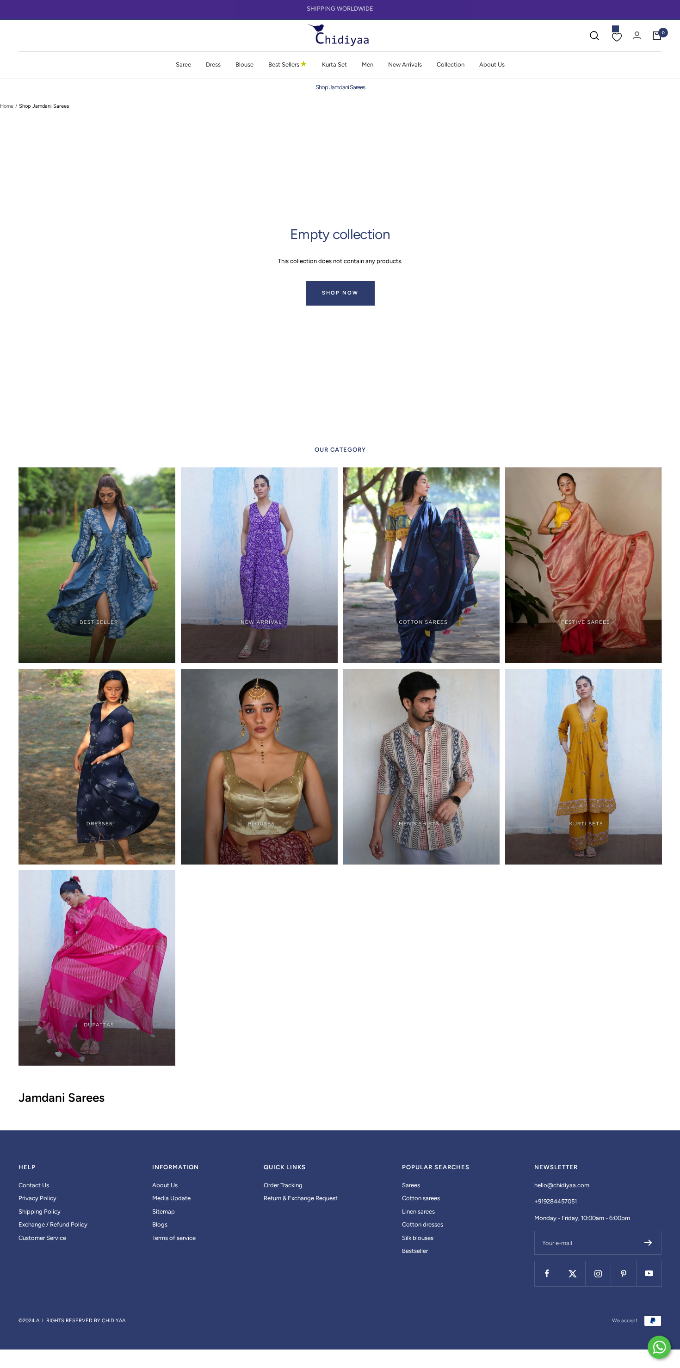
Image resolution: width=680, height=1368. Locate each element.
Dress (213, 64)
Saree (183, 64)
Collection (450, 64)
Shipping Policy (40, 1211)
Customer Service (42, 1237)
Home (6, 106)
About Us (492, 64)
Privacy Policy (37, 1198)
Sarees (411, 1185)
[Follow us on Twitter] (572, 1273)
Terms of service (174, 1237)
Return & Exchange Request (301, 1198)
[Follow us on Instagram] (598, 1273)
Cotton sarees (421, 1198)
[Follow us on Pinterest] (623, 1273)
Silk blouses (417, 1237)
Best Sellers (287, 64)
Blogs (159, 1224)
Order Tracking (283, 1185)
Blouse (244, 64)
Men (367, 64)
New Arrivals (405, 64)
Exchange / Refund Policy (53, 1224)
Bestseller (415, 1250)
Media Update (171, 1198)
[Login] (637, 35)
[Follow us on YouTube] (648, 1273)
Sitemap (163, 1211)
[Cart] (656, 35)
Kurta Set (334, 64)
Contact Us (34, 1185)
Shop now (340, 293)
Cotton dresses (422, 1224)
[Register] (648, 1242)
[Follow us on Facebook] (547, 1273)
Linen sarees (418, 1211)
